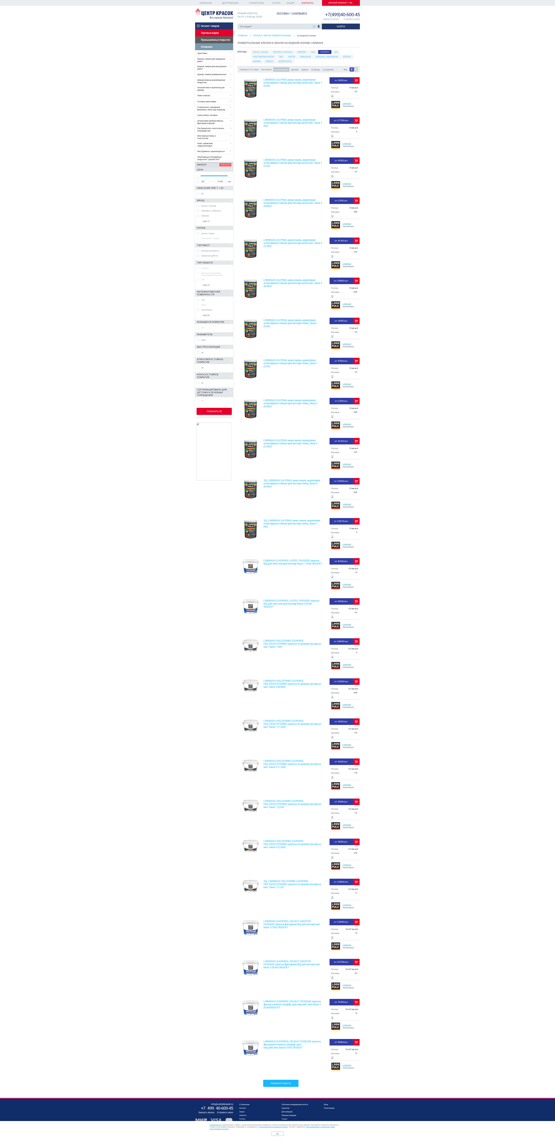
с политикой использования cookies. (273, 1127)
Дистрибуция (230, 2)
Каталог (242, 1108)
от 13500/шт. (341, 481)
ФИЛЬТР (201, 164)
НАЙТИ (341, 26)
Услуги (276, 2)
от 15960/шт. (341, 881)
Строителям (256, 2)
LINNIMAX (347, 103)
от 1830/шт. (341, 80)
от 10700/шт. (341, 962)
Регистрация (329, 1108)
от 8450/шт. (341, 561)
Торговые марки (210, 32)
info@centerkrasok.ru (350, 10)
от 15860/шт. (341, 280)
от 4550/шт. (341, 160)
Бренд (200, 200)
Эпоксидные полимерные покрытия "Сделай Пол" (209, 158)
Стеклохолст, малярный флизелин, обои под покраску (211, 108)
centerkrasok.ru (216, 1125)
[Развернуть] (298, 62)
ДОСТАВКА (283, 13)
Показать (214, 411)
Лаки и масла (203, 95)
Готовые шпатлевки (206, 101)
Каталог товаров (210, 25)
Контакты (307, 2)
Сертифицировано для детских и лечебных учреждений (212, 392)
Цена (200, 169)
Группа (201, 228)
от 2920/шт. (341, 721)
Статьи (242, 1119)
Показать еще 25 (281, 1083)
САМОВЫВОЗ (299, 13)
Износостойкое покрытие (208, 376)
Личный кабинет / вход (341, 3)
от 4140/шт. (341, 240)
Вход (326, 1104)
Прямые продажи (289, 1115)
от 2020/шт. (341, 761)
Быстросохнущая (208, 346)
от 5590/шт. (341, 801)
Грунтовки (202, 53)
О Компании (244, 1104)
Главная (242, 35)
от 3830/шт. (341, 841)
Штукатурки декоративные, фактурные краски (210, 122)
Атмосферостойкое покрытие (210, 360)
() (217, 1108)
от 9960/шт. (341, 1042)
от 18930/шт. (341, 641)
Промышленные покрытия (215, 39)
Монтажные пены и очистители (206, 137)
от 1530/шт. (341, 200)
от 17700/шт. (341, 120)
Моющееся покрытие (210, 322)
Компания (206, 2)
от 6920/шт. (341, 601)
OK (277, 1133)
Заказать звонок (331, 19)
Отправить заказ (352, 19)
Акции (290, 2)
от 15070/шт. (341, 521)
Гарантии (285, 1108)
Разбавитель (204, 334)
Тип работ (203, 245)
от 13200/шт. (341, 681)
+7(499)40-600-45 (342, 14)
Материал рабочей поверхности (208, 293)
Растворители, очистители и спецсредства (210, 129)
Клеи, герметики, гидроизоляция (205, 144)
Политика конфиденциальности (295, 1104)
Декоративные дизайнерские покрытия (211, 81)
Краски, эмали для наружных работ (211, 60)
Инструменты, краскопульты (211, 151)
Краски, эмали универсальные (211, 74)
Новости (242, 1115)
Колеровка (206, 46)
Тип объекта (205, 262)
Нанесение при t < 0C (210, 188)
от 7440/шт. (341, 1002)
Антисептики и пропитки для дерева (210, 88)
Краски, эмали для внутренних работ (211, 67)
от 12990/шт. (341, 922)
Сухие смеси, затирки (207, 115)
